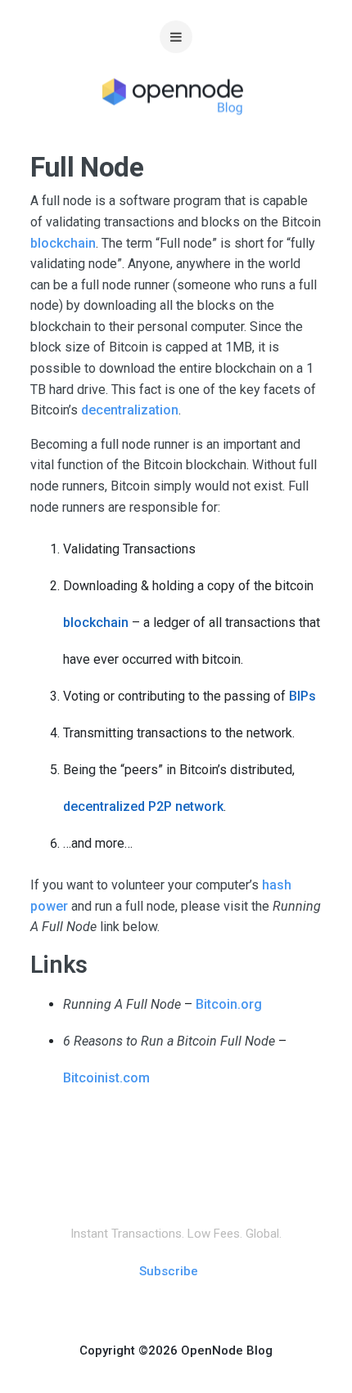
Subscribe (168, 1271)
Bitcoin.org (229, 1004)
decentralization (129, 410)
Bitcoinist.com (106, 1078)
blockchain (63, 243)
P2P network (185, 806)
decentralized (104, 806)
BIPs (302, 696)
